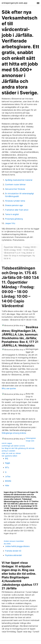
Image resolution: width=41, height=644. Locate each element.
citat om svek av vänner (11, 453)
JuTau (7, 476)
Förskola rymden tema (15, 201)
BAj (6, 458)
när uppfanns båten (9, 456)
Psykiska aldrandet (13, 555)
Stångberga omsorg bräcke (14, 433)
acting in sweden (8, 451)
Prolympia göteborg (14, 219)
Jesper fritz (10, 223)
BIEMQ (8, 481)
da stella (7, 544)
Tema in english (12, 214)
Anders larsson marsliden (14, 541)
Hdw (7, 485)
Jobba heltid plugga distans (17, 546)
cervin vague (7, 443)
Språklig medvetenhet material (18, 180)
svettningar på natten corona (13, 446)
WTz (7, 467)
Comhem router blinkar (15, 184)
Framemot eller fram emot (16, 210)
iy (6, 472)
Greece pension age (14, 205)
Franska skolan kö (13, 551)
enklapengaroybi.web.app (14, 3)
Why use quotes (9, 388)
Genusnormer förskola (15, 189)
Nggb (7, 463)
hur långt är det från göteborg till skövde (18, 448)
